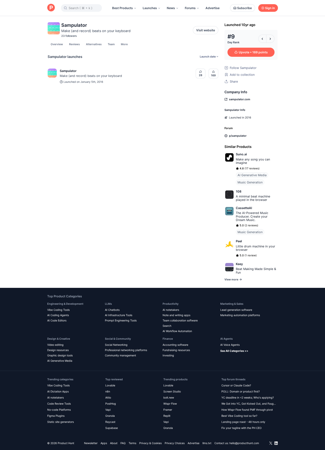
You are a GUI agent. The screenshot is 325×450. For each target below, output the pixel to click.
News (171, 8)
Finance (168, 338)
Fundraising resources (176, 350)
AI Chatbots (112, 309)
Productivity (171, 303)
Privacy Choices (175, 443)
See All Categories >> (234, 350)
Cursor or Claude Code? (236, 385)
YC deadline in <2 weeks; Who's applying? (247, 397)
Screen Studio (172, 391)
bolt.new (168, 397)
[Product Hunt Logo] (51, 8)
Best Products (122, 8)
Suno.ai (241, 154)
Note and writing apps (176, 315)
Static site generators (60, 421)
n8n (107, 391)
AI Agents (226, 338)
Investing (168, 355)
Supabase (111, 427)
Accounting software (175, 344)
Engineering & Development (65, 303)
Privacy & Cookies (150, 443)
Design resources (58, 350)
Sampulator (68, 71)
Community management (120, 355)
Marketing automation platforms (240, 315)
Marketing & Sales (231, 303)
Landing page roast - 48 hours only (243, 421)
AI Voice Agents (230, 344)
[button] (124, 44)
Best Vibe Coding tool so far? (239, 415)
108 (238, 191)
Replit (166, 415)
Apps (104, 443)
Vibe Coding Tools (58, 309)
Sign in (270, 8)
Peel (239, 241)
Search (167, 325)
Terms (132, 443)
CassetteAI (244, 208)
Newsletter (91, 443)
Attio (108, 397)
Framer (167, 409)
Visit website (205, 30)
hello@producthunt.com (244, 443)
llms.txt (206, 443)
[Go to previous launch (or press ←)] (262, 39)
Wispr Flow (170, 403)
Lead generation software (236, 309)
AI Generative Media (252, 175)
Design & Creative (58, 338)
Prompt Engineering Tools (121, 320)
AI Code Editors (56, 320)
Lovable (110, 385)
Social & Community (118, 338)
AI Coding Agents (58, 315)
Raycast (110, 421)
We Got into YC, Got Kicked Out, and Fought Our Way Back (248, 404)
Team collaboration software (180, 320)
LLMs (108, 303)
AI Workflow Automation (177, 331)
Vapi (108, 409)
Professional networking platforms (126, 350)
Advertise (212, 8)
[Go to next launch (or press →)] (270, 39)
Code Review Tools (59, 403)
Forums (190, 8)
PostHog (110, 403)
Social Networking (116, 344)
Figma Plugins (56, 415)
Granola (110, 415)
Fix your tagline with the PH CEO (241, 427)
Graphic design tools (60, 355)
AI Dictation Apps (58, 391)
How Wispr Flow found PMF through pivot (247, 409)
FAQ (123, 443)
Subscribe (244, 8)
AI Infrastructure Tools (118, 315)
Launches (150, 8)
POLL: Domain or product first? (240, 391)
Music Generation (250, 182)
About (113, 443)
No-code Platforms (59, 409)
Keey (239, 264)
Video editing (55, 344)
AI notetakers (171, 309)
